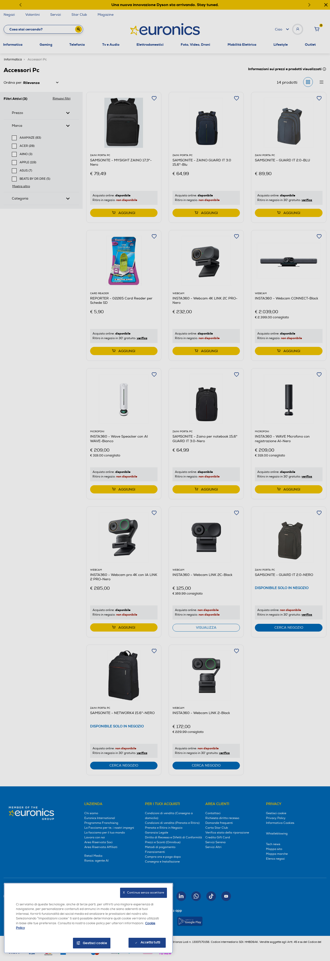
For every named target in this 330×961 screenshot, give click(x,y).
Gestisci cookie (95, 943)
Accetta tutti (150, 942)
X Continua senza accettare (143, 892)
